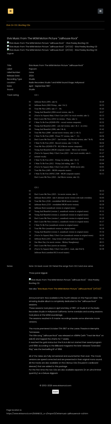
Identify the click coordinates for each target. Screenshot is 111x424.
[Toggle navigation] (100, 11)
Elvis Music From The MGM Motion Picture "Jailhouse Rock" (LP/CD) (69, 288)
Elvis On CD (11, 25)
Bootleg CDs (24, 25)
